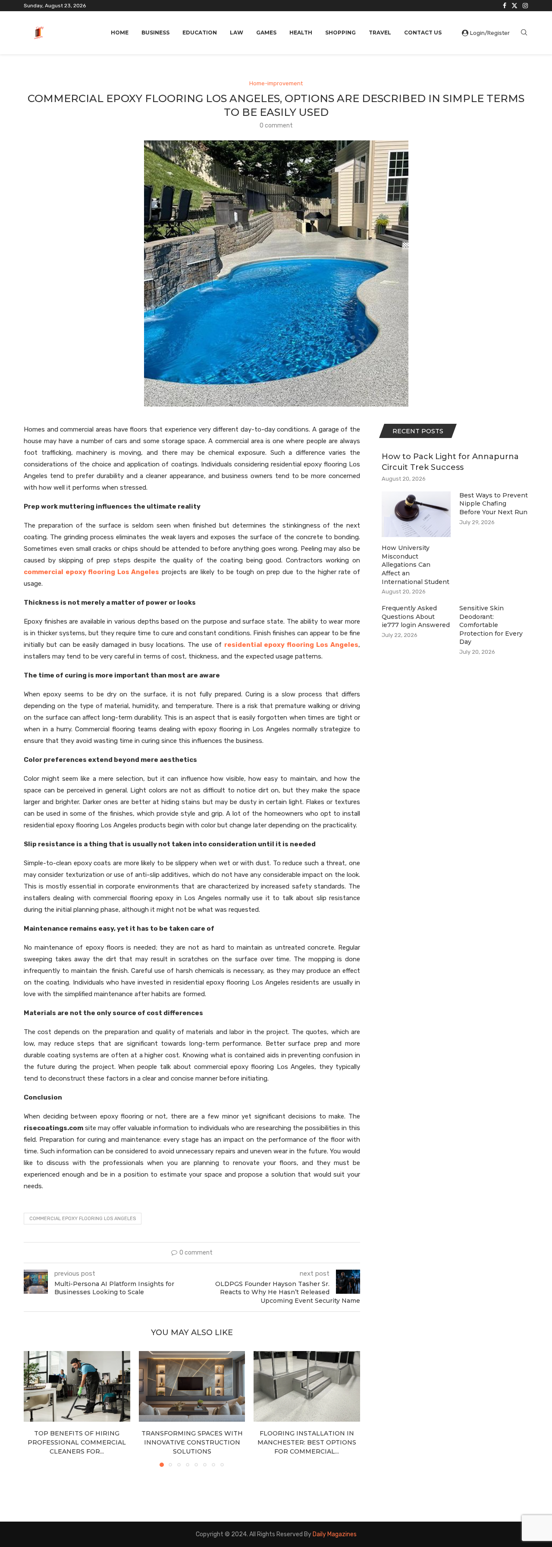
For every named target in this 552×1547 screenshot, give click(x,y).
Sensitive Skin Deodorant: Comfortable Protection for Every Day (491, 625)
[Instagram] (525, 5)
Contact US (423, 32)
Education (199, 32)
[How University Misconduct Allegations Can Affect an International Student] (416, 514)
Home (120, 32)
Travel (380, 32)
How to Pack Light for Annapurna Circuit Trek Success (450, 462)
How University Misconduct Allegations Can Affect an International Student (415, 564)
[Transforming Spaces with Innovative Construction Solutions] (192, 1386)
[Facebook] (504, 5)
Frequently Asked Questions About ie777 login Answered (416, 616)
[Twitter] (514, 5)
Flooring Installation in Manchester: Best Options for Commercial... (306, 1442)
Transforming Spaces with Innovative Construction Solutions (191, 1442)
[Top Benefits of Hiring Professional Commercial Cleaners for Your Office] (77, 1386)
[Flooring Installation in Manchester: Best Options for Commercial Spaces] (307, 1386)
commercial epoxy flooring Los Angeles (82, 1218)
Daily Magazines (335, 1534)
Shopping (340, 32)
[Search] (524, 33)
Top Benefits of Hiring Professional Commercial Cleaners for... (77, 1442)
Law (236, 32)
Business (155, 32)
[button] (35, 1408)
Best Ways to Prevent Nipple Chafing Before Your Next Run (493, 503)
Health (300, 32)
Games (266, 32)
